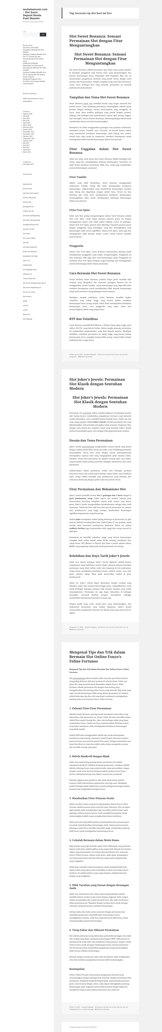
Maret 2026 (27, 125)
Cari (24, 32)
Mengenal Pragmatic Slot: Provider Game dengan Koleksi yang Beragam (34, 81)
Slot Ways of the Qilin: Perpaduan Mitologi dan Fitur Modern (33, 50)
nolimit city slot (28, 211)
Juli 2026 (26, 116)
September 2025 (29, 138)
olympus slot (27, 274)
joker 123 (26, 260)
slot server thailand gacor (32, 287)
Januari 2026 (27, 129)
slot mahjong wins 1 (30, 269)
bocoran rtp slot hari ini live (109, 354)
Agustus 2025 (27, 141)
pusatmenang (88, 446)
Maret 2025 (27, 152)
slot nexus (26, 234)
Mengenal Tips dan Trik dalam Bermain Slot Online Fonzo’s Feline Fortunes (97, 657)
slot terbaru (27, 296)
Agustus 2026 (27, 114)
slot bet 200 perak (29, 198)
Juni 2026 (26, 118)
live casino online (29, 238)
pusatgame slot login (30, 256)
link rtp (122, 627)
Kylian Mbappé (91, 354)
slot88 (25, 301)
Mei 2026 (26, 120)
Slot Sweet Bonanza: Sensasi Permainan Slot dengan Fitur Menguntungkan (96, 41)
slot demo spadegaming (31, 216)
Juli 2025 (26, 143)
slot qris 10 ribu (28, 229)
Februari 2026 (28, 127)
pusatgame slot (28, 207)
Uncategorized (28, 164)
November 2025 (28, 134)
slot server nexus (29, 292)
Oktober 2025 (28, 136)
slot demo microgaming (31, 220)
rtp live (25, 305)
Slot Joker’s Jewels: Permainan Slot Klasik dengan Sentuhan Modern (97, 384)
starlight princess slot (30, 225)
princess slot (27, 189)
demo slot (26, 314)
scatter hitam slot (29, 278)
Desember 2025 (28, 132)
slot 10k (25, 242)
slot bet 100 (27, 202)
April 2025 (26, 150)
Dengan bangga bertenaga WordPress (83, 1027)
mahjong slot (27, 265)
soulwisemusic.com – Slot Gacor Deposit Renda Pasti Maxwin (35, 13)
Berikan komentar (86, 357)
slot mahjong (27, 319)
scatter (25, 310)
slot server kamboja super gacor (34, 283)
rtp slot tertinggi (87, 1009)
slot (105, 70)
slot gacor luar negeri (30, 193)
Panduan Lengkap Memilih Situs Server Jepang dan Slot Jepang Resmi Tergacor (34, 74)
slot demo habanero (30, 247)
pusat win (88, 103)
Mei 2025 (26, 147)
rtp (121, 354)
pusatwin (87, 413)
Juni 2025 (26, 145)
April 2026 (26, 123)
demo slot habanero (30, 251)
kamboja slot (27, 184)
